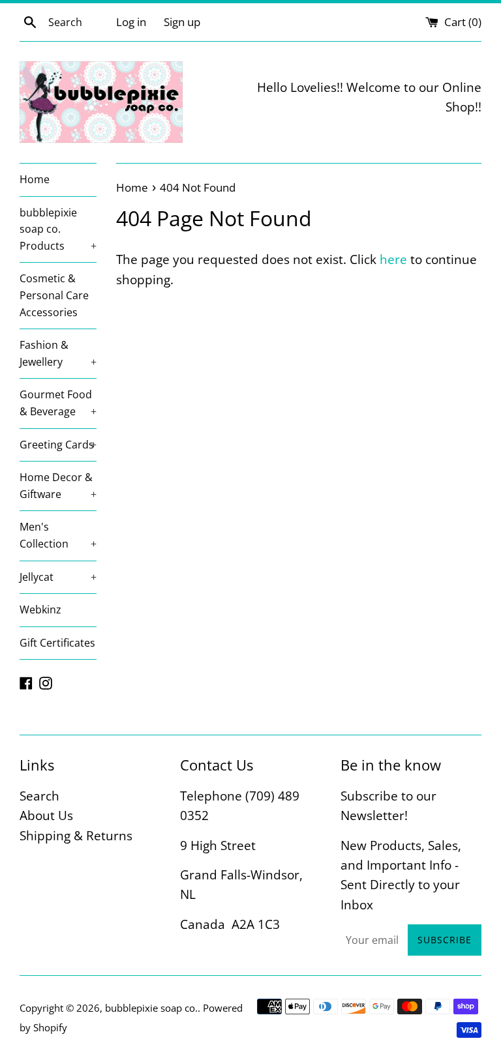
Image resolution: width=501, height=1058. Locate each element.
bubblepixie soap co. (151, 1007)
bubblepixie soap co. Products (58, 229)
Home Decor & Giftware (58, 485)
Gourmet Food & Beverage (58, 403)
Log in (131, 21)
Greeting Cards (58, 444)
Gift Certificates (57, 643)
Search (39, 795)
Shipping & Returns (76, 835)
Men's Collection (58, 535)
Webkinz (40, 609)
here (393, 259)
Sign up (182, 21)
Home (35, 179)
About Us (46, 815)
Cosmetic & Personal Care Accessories (54, 295)
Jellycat (58, 577)
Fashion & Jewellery (58, 353)
